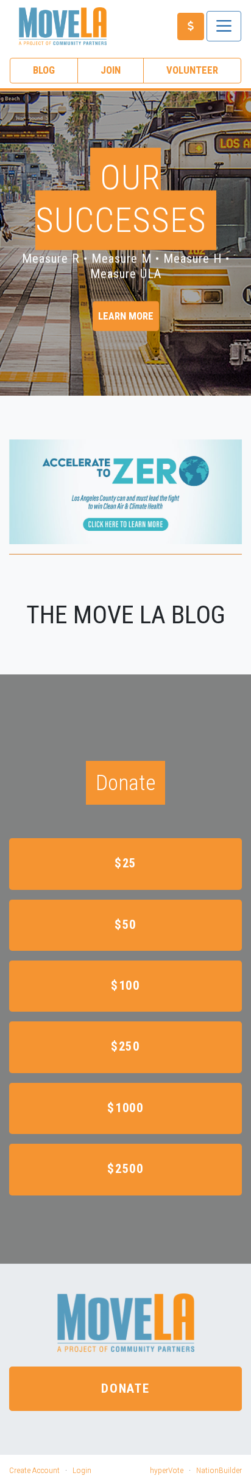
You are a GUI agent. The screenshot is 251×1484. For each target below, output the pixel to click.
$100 (126, 985)
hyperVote (166, 1470)
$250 (126, 1046)
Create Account (34, 1470)
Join (111, 70)
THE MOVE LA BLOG (125, 614)
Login (81, 1470)
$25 (126, 863)
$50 (126, 924)
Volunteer (192, 70)
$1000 (125, 1108)
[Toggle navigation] (224, 26)
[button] (16, 248)
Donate (125, 1388)
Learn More (126, 315)
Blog (44, 70)
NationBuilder (219, 1470)
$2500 (125, 1168)
